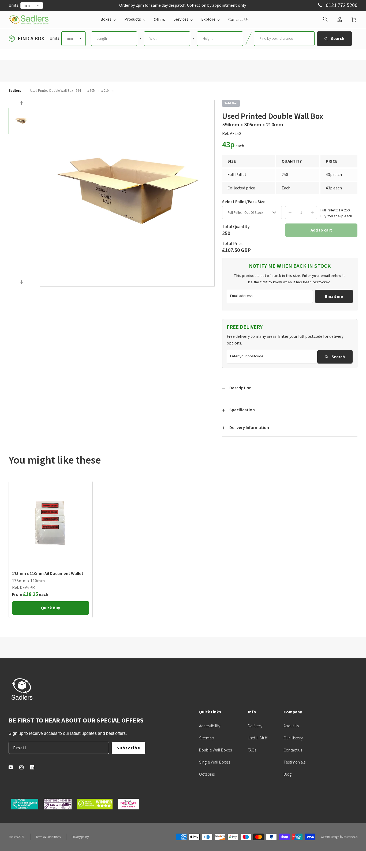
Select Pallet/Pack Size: (244, 202)
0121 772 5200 (341, 5)
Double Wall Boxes (215, 750)
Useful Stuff (257, 738)
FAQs (252, 750)
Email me (334, 296)
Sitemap (206, 738)
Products (132, 19)
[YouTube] (11, 767)
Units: (14, 5)
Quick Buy (50, 608)
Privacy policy (80, 837)
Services (181, 19)
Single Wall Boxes (214, 762)
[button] (21, 104)
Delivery (255, 726)
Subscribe (128, 748)
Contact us (292, 750)
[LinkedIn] (32, 767)
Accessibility (209, 726)
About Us (291, 726)
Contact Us (238, 19)
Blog (287, 774)
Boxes (105, 19)
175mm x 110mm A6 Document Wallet (47, 574)
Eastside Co (350, 837)
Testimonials (294, 762)
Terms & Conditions (48, 837)
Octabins (207, 774)
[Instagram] (21, 767)
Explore (208, 19)
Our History (293, 738)
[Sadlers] (29, 19)
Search (338, 357)
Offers (159, 19)
